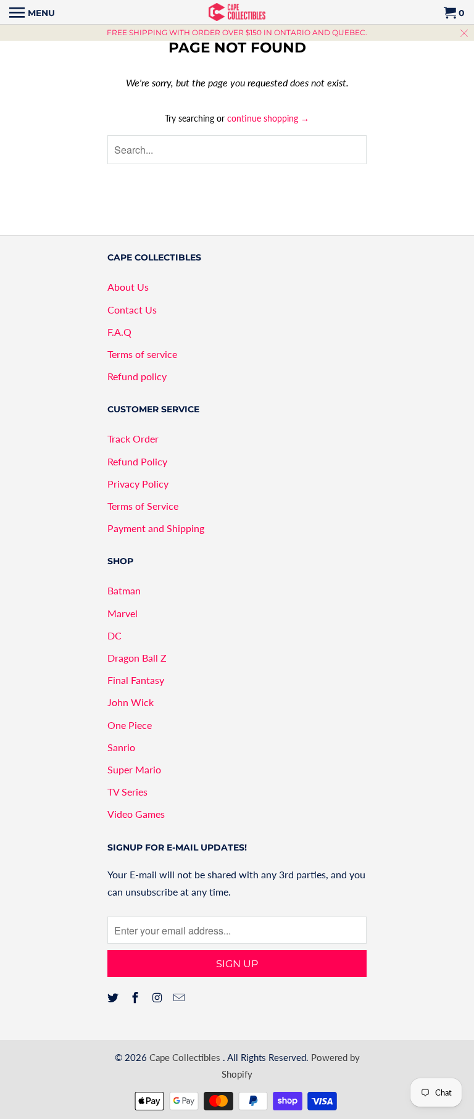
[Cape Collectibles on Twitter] (114, 997)
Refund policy (137, 376)
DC (114, 635)
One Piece (129, 725)
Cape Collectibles (186, 1057)
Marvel (122, 613)
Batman (124, 590)
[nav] (32, 12)
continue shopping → (268, 118)
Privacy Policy (137, 483)
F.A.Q (119, 332)
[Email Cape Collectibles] (180, 997)
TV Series (127, 791)
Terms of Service (142, 506)
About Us (128, 287)
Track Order (133, 438)
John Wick (130, 702)
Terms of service (142, 354)
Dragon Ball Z (137, 657)
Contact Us (132, 309)
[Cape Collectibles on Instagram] (158, 997)
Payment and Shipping (155, 528)
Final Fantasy (135, 680)
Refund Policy (137, 461)
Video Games (136, 814)
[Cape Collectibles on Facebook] (136, 997)
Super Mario (134, 769)
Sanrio (121, 747)
